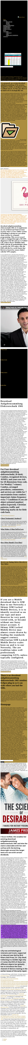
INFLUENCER (9, 21)
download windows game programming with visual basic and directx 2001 (13, 995)
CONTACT (5, 36)
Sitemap (5, 1039)
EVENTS (8, 24)
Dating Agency (4, 372)
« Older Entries (4, 559)
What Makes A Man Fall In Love (12, 529)
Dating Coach (4, 349)
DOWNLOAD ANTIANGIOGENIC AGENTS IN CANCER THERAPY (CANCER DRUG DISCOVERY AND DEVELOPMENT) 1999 (13, 1017)
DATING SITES (6, 28)
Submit (2, 761)
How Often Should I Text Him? (11, 542)
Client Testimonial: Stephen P (11, 518)
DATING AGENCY (7, 29)
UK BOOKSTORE (5, 464)
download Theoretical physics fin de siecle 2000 (13, 998)
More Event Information (6, 671)
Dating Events (4, 359)
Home (4, 19)
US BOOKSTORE (5, 465)
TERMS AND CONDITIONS (12, 35)
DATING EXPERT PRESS (8, 25)
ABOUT (5, 20)
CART (7, 34)
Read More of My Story (6, 302)
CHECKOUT (9, 32)
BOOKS (7, 23)
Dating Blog (3, 385)
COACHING (6, 31)
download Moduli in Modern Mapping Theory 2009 (14, 989)
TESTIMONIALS (6, 26)
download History (5, 975)
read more (19, 525)
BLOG (4, 30)
